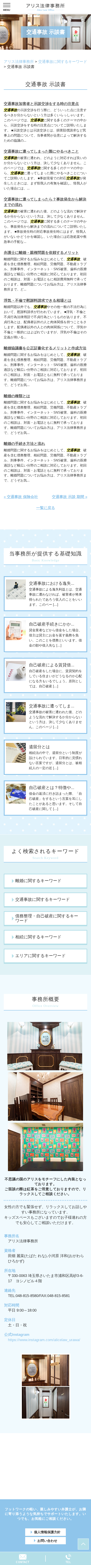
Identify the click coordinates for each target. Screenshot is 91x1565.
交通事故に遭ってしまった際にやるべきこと (41, 151)
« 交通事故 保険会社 (21, 497)
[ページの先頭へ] (83, 1544)
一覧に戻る (45, 508)
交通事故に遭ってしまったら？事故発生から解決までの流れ (45, 202)
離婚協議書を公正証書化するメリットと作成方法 (45, 348)
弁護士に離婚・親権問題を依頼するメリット (41, 253)
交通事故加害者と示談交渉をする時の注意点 (41, 104)
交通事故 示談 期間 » (69, 497)
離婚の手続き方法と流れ (24, 444)
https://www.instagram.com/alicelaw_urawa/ (44, 1340)
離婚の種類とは (17, 396)
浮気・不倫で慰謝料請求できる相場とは (37, 300)
